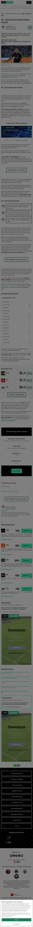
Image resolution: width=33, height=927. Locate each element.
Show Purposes (16, 924)
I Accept (16, 919)
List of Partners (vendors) (7, 916)
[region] (16, 913)
